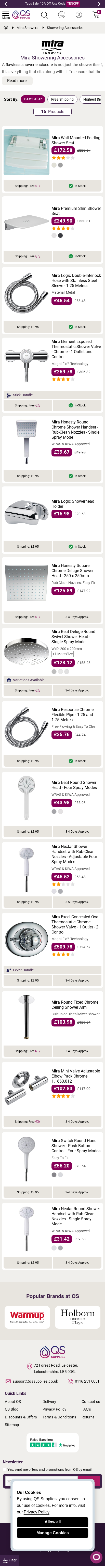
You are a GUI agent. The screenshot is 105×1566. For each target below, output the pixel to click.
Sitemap (12, 1424)
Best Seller (33, 99)
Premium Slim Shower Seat (76, 211)
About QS (13, 1401)
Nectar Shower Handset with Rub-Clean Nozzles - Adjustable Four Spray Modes (74, 854)
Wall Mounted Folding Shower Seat (75, 140)
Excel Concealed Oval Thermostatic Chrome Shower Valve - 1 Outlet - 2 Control (75, 924)
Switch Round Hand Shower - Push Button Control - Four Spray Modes (75, 1145)
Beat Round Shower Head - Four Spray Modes (74, 785)
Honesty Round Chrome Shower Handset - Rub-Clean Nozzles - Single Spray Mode (75, 430)
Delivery (49, 1401)
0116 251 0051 (87, 1381)
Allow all (53, 1522)
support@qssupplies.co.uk (35, 1381)
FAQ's (86, 1409)
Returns (88, 1417)
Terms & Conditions (59, 1417)
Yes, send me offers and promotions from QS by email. (50, 1469)
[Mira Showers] (52, 47)
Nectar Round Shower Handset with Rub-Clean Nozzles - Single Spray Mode (75, 1216)
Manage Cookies (52, 1533)
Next (99, 4)
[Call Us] (61, 15)
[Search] (44, 15)
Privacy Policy (54, 1409)
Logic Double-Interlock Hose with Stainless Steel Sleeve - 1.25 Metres (76, 280)
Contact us (91, 1401)
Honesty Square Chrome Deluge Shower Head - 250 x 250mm (72, 570)
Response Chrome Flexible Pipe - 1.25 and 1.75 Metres (72, 714)
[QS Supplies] (21, 14)
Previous (6, 4)
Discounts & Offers (21, 1417)
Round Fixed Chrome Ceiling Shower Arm (74, 1005)
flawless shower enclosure (29, 64)
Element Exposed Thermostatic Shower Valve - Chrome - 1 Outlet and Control (76, 349)
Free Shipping (62, 99)
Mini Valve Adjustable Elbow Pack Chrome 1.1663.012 (75, 1076)
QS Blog (11, 1409)
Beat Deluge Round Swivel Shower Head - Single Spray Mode (73, 636)
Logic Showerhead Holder (72, 504)
